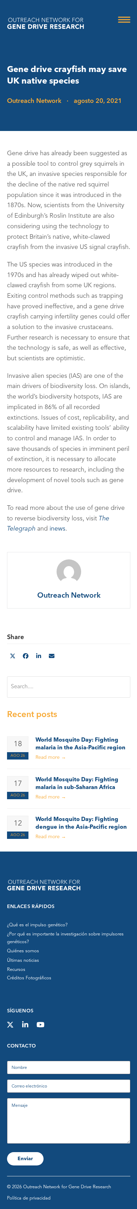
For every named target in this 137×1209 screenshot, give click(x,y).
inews (57, 529)
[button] (124, 20)
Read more (50, 757)
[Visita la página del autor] (68, 571)
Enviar (25, 1158)
